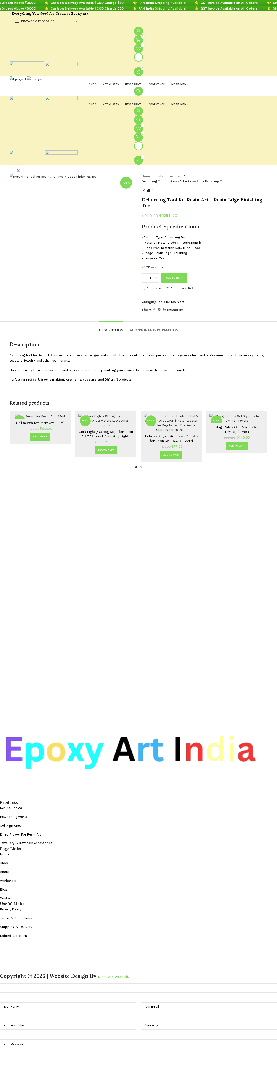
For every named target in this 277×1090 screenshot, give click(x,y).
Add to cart (174, 278)
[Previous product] (144, 190)
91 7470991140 (23, 971)
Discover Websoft (113, 976)
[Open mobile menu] (138, 57)
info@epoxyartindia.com (26, 961)
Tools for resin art (168, 176)
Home (146, 176)
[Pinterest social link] (159, 310)
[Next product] (152, 190)
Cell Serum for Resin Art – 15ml (40, 423)
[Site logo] (27, 64)
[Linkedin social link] (164, 310)
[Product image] (40, 416)
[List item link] (129, 808)
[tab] (111, 327)
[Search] (138, 91)
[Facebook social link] (154, 310)
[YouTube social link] (19, 796)
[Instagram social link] (11, 796)
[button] (106, 450)
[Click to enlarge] (18, 170)
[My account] (138, 31)
